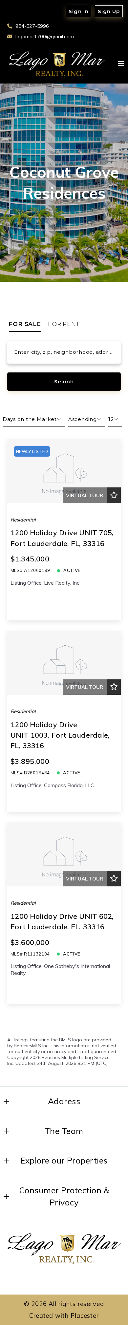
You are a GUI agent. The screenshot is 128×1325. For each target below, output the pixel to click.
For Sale (25, 323)
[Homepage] (56, 63)
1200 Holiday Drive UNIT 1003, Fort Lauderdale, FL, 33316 (60, 735)
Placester (85, 1315)
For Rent (63, 323)
